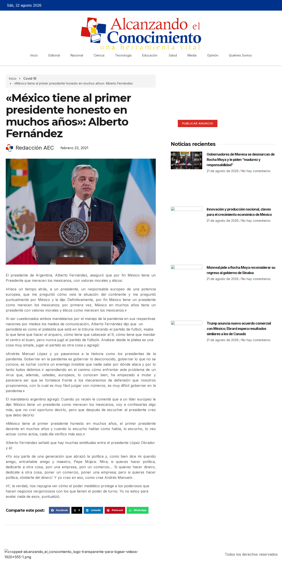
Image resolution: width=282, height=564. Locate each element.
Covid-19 (29, 78)
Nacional (76, 55)
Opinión (212, 55)
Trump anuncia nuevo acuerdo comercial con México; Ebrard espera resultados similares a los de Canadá (239, 328)
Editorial (54, 55)
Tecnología (123, 55)
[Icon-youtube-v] (277, 5)
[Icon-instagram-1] (269, 5)
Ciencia (99, 55)
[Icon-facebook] (253, 5)
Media (192, 55)
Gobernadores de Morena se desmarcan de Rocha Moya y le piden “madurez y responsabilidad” (241, 159)
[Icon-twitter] (261, 5)
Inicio (34, 55)
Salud (173, 55)
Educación (150, 55)
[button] (59, 510)
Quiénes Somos (240, 55)
